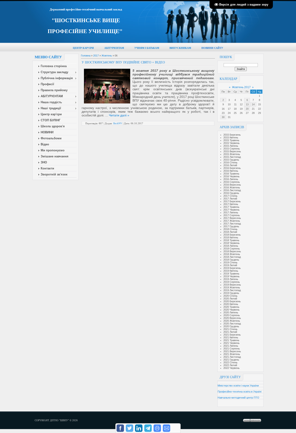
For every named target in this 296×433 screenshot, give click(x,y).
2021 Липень (230, 345)
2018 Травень (231, 240)
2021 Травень (231, 340)
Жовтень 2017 (241, 87)
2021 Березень (232, 334)
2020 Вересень (232, 318)
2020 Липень (230, 312)
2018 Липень (230, 245)
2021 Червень (231, 343)
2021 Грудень (231, 359)
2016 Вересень (232, 184)
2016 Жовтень (231, 187)
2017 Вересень (232, 218)
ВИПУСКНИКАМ (180, 48)
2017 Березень (232, 201)
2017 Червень (231, 209)
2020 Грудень (231, 326)
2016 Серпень (231, 182)
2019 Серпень (231, 281)
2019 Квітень (230, 270)
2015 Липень (230, 145)
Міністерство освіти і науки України (238, 385)
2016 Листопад (232, 190)
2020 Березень (232, 301)
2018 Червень (231, 243)
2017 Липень (230, 212)
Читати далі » (119, 115)
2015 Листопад (232, 157)
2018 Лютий (230, 232)
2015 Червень (231, 143)
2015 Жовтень (231, 154)
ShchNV (117, 123)
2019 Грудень (231, 293)
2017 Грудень (231, 226)
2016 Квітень (230, 170)
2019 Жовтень (231, 287)
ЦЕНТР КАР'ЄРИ (83, 48)
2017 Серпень (231, 215)
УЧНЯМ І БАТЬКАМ (146, 48)
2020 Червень (231, 309)
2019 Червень (231, 276)
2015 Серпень (231, 148)
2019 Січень (230, 262)
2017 (96, 55)
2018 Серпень (231, 248)
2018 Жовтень (231, 254)
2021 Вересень (232, 351)
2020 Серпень (231, 315)
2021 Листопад (232, 356)
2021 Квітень (230, 337)
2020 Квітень (230, 304)
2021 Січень (230, 329)
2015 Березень (232, 134)
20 (247, 108)
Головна (85, 55)
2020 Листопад (232, 323)
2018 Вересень (232, 251)
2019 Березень (232, 268)
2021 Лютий (230, 331)
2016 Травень (231, 173)
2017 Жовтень (231, 220)
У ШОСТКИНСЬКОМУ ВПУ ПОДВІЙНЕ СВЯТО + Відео (123, 62)
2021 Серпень (231, 348)
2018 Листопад (232, 256)
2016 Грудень (231, 193)
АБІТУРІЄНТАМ (114, 48)
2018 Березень (232, 234)
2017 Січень (230, 195)
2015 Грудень (231, 159)
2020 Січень (230, 295)
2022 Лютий (230, 365)
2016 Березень (232, 168)
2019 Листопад (232, 290)
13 (247, 104)
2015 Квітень (230, 137)
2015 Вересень (232, 151)
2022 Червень (231, 368)
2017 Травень (231, 207)
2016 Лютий (230, 165)
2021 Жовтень (231, 354)
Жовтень (107, 55)
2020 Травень (231, 306)
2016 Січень (230, 162)
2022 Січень (230, 362)
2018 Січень (230, 229)
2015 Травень (231, 140)
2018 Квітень (230, 237)
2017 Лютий (230, 198)
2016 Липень (230, 179)
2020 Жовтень (231, 320)
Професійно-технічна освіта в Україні (239, 391)
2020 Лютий (230, 298)
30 (223, 117)
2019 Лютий (230, 265)
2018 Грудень (231, 259)
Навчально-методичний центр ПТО (238, 397)
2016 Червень (231, 176)
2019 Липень (230, 279)
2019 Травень (231, 273)
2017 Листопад (232, 223)
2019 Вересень (232, 284)
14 (253, 104)
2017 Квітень (230, 204)
